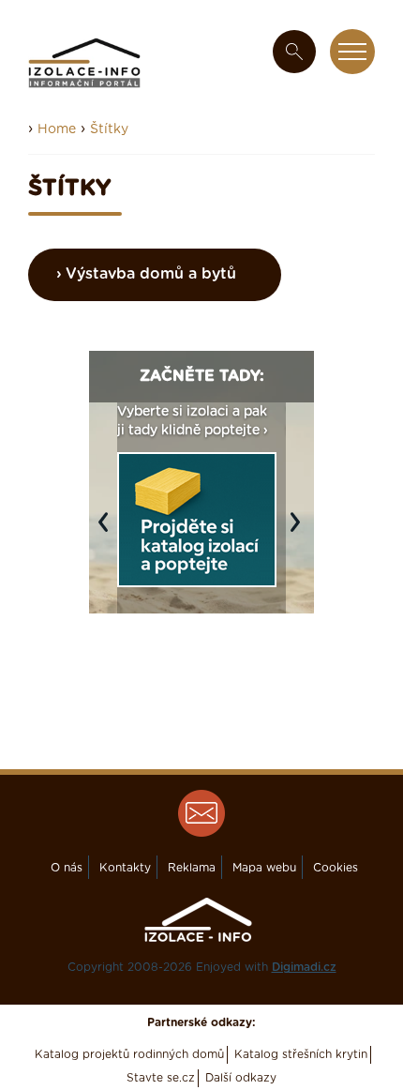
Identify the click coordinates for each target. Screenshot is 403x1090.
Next (300, 530)
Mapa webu (264, 867)
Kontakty (125, 867)
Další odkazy (240, 1077)
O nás (66, 867)
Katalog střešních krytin (300, 1054)
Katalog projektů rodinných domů (129, 1054)
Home (56, 129)
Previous (107, 530)
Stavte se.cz (161, 1077)
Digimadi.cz (304, 967)
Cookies (335, 867)
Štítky (109, 129)
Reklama (192, 867)
